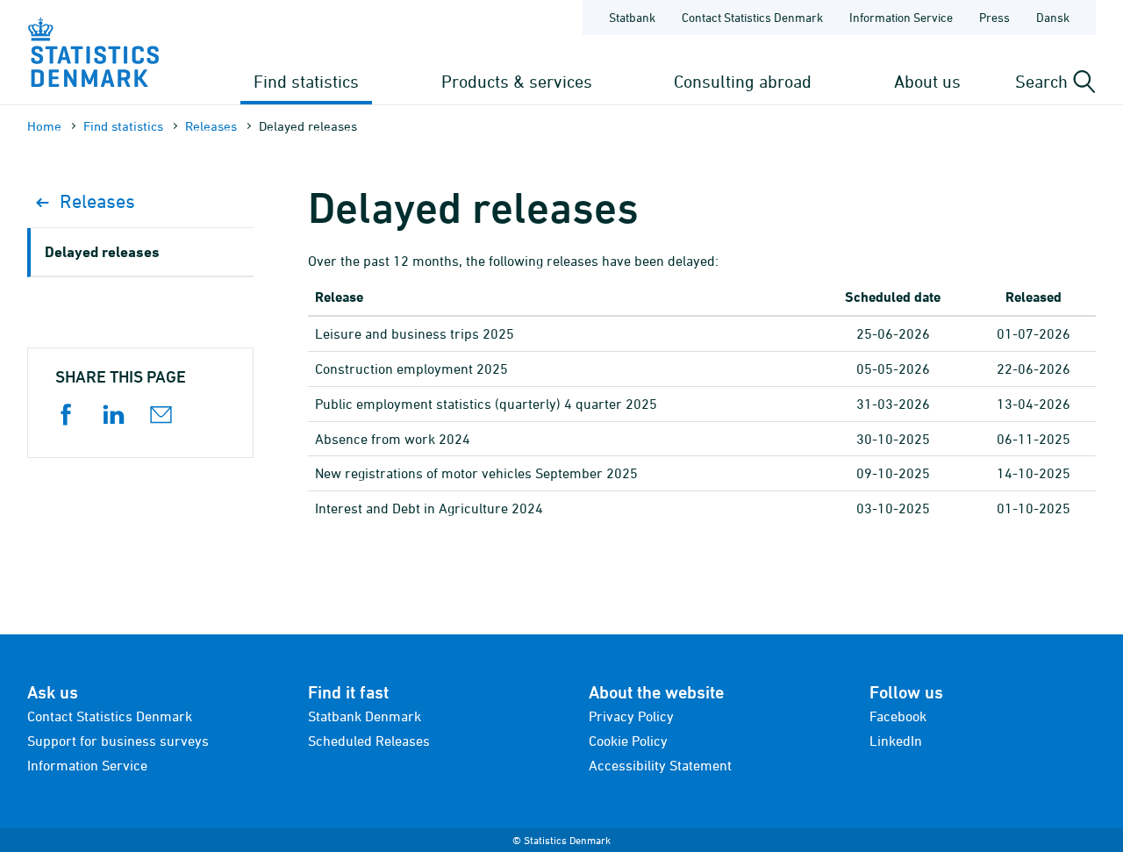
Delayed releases (102, 251)
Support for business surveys (118, 740)
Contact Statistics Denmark (752, 17)
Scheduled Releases (369, 740)
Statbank (632, 17)
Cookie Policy (628, 740)
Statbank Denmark (364, 716)
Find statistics (306, 81)
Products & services (516, 81)
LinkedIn (895, 740)
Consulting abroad (743, 81)
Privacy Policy (631, 716)
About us (927, 81)
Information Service (901, 17)
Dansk (1052, 17)
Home (44, 125)
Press (994, 17)
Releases (211, 125)
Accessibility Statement (660, 765)
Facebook (897, 716)
